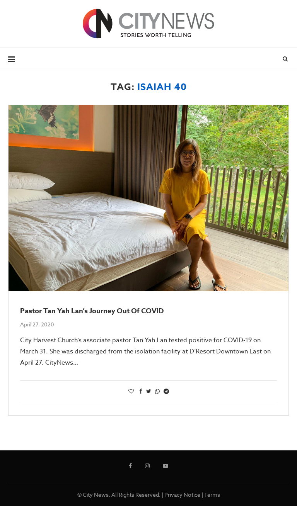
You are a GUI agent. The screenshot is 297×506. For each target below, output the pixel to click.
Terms (212, 494)
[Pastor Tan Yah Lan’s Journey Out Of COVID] (148, 198)
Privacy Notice (182, 494)
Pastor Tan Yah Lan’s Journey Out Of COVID (92, 311)
